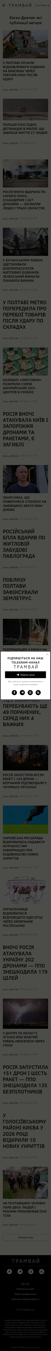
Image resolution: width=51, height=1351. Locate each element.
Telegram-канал (27, 674)
